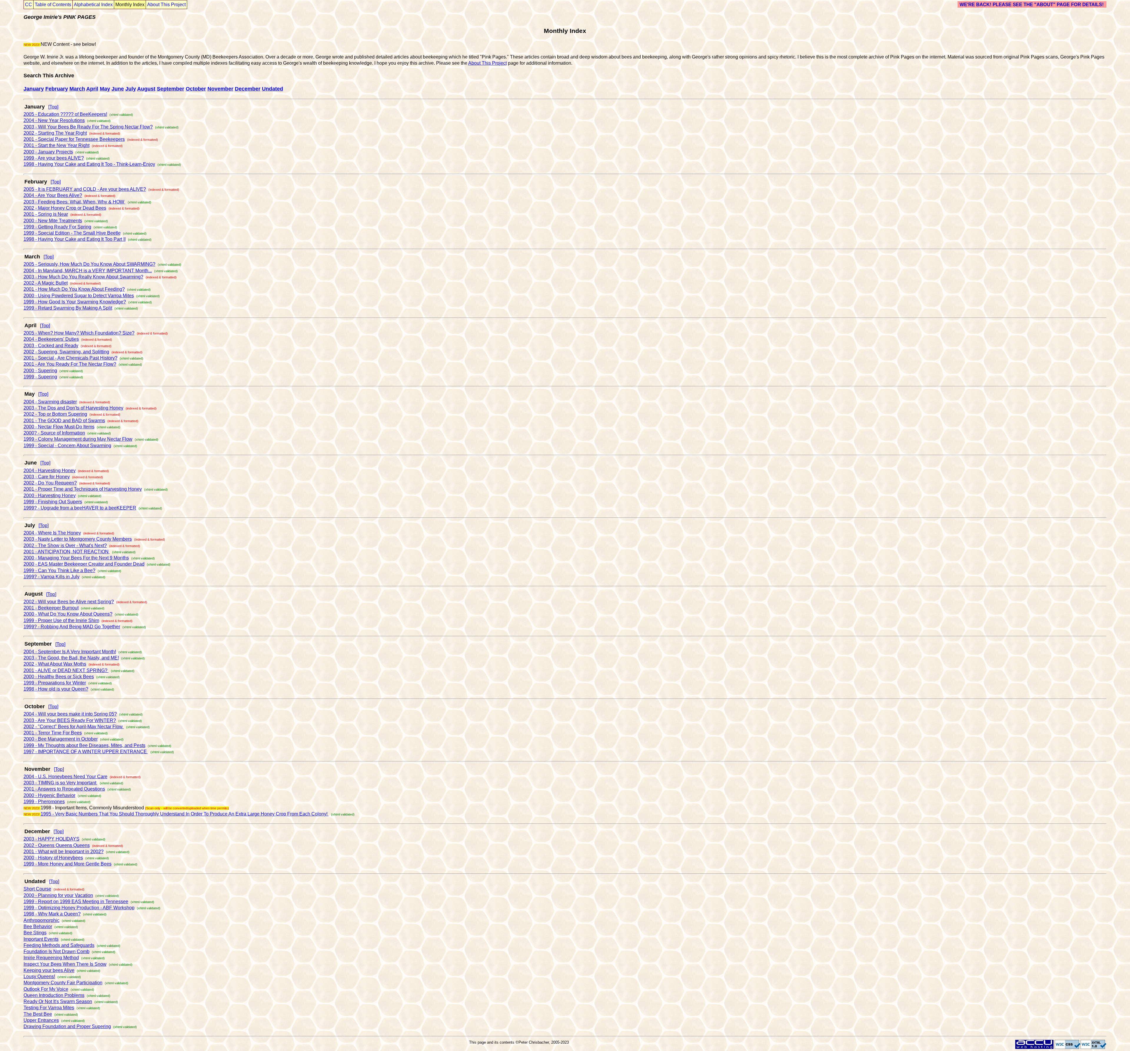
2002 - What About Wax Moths (55, 663)
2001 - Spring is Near (46, 214)
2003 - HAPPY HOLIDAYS (51, 838)
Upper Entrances (41, 1020)
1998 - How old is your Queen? (56, 688)
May (105, 89)
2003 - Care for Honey (47, 476)
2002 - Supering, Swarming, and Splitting (66, 351)
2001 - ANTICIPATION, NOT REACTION (67, 551)
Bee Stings (35, 932)
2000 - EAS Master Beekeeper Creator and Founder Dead (84, 564)
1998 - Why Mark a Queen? (52, 913)
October (196, 89)
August (146, 89)
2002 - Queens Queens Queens (57, 845)
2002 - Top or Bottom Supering (55, 414)
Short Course (37, 888)
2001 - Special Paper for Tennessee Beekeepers (74, 139)
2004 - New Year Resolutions (54, 120)
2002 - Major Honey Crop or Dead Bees (65, 207)
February (56, 89)
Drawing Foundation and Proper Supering (67, 1026)
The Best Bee (38, 1014)
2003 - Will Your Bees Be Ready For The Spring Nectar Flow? (88, 126)
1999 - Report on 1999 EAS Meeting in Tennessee (76, 901)
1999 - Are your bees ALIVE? (54, 158)
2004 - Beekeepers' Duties (51, 339)
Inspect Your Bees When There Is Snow (65, 964)
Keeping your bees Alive (49, 970)
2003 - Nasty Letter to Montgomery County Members (78, 539)
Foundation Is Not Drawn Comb (56, 951)
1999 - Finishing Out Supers (53, 501)
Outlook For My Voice (46, 989)
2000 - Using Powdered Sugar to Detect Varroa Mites (79, 295)
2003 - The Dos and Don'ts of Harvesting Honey (73, 407)
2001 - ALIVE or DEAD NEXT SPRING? (66, 670)
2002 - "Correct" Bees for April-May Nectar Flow (74, 726)
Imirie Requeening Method (51, 957)
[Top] (53, 106)
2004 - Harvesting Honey (50, 470)
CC (28, 4)
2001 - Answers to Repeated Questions (64, 788)
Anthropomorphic (41, 920)
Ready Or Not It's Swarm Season (58, 1001)
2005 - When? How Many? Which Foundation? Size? (79, 332)
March (77, 89)
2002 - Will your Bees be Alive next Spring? (69, 601)
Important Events (41, 939)
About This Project (166, 4)
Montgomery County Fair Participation (63, 982)
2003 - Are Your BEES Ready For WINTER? (70, 720)
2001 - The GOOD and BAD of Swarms (64, 420)
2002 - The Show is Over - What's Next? (65, 545)
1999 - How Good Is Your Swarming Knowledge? (75, 301)
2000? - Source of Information (54, 432)
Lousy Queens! (39, 976)
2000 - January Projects (48, 151)
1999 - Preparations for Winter (55, 682)
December (247, 89)
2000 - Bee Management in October (61, 738)
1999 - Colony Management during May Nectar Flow (78, 439)
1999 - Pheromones (44, 801)
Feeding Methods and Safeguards (59, 945)
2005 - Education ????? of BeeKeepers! (65, 114)
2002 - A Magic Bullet (46, 282)
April (92, 89)
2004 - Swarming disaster (50, 401)
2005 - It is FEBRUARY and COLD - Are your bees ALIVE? (85, 189)
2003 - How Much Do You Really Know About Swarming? (83, 276)
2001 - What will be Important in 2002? (64, 851)
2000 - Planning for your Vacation (58, 895)
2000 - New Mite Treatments (53, 220)
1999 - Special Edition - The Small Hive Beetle (72, 232)
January (34, 89)
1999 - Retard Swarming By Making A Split (68, 307)
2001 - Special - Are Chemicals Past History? (70, 357)
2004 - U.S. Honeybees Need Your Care (65, 776)
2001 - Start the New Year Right (56, 145)
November (220, 89)
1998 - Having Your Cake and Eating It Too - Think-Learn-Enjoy (89, 164)
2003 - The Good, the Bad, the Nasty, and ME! (71, 657)
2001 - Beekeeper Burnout (51, 607)
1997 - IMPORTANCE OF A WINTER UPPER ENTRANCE (86, 751)
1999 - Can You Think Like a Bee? (59, 570)
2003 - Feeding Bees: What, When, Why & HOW (74, 201)
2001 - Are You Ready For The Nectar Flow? (70, 364)
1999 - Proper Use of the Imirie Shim (61, 620)
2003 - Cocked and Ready (51, 345)
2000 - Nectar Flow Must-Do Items (59, 426)
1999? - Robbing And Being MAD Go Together (72, 626)
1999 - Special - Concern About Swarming (67, 445)
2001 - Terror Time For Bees (53, 732)
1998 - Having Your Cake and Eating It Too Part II (75, 239)
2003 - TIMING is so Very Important (60, 782)
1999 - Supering (40, 376)
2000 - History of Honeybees (53, 857)
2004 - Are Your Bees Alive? (53, 195)
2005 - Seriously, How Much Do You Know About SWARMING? (89, 264)
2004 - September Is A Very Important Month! (70, 651)
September (170, 89)
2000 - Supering (40, 370)
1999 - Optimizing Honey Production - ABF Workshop (79, 907)
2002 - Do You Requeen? (50, 482)
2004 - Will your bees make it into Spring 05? (70, 713)
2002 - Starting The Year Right (55, 133)
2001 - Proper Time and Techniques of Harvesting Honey (83, 489)
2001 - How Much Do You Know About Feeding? (74, 289)
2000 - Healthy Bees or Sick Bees (59, 676)
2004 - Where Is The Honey (52, 532)
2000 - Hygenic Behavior (49, 795)
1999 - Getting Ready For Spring (57, 226)
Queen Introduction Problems (54, 995)
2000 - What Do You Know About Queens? (68, 613)
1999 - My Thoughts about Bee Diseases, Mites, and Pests (84, 745)
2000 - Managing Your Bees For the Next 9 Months (76, 557)
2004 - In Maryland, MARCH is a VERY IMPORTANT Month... (88, 270)
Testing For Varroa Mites (49, 1007)
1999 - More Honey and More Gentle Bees (68, 863)
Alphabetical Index (93, 4)
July (130, 89)
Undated (272, 89)
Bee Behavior (38, 926)
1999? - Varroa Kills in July (51, 576)
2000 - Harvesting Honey (50, 495)
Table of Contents (53, 4)
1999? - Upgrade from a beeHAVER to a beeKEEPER (80, 507)
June (118, 89)
